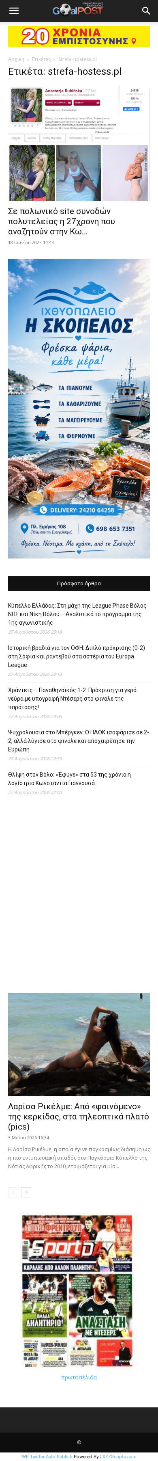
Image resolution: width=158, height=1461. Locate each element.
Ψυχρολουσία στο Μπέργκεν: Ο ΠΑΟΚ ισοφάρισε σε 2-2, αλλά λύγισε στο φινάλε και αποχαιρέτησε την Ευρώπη (78, 741)
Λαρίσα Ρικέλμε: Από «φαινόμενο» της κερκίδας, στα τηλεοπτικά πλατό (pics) (78, 1117)
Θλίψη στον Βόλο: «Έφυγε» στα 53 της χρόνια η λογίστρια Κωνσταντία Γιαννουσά (69, 778)
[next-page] (26, 1192)
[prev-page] (13, 1192)
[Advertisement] (79, 898)
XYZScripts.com (119, 1456)
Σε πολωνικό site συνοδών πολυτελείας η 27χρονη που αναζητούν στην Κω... (61, 221)
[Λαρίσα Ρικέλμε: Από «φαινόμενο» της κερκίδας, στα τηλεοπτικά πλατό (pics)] (79, 1044)
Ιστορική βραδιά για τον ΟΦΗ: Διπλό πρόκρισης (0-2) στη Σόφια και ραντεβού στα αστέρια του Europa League (76, 656)
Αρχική (16, 59)
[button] (14, 11)
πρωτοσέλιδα (79, 1377)
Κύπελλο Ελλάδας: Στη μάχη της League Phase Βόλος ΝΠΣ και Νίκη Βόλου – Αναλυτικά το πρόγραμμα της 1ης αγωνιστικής (77, 614)
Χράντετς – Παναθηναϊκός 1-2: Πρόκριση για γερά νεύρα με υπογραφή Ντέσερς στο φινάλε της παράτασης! (72, 698)
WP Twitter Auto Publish (47, 1456)
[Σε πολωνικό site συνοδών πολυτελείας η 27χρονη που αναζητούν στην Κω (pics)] (79, 143)
